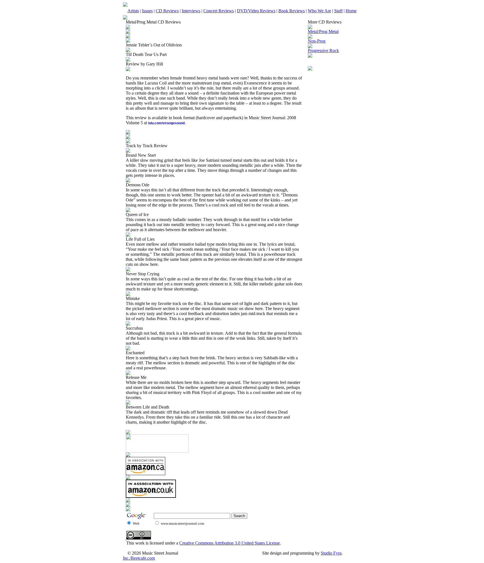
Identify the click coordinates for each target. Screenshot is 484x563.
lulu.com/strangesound (166, 123)
